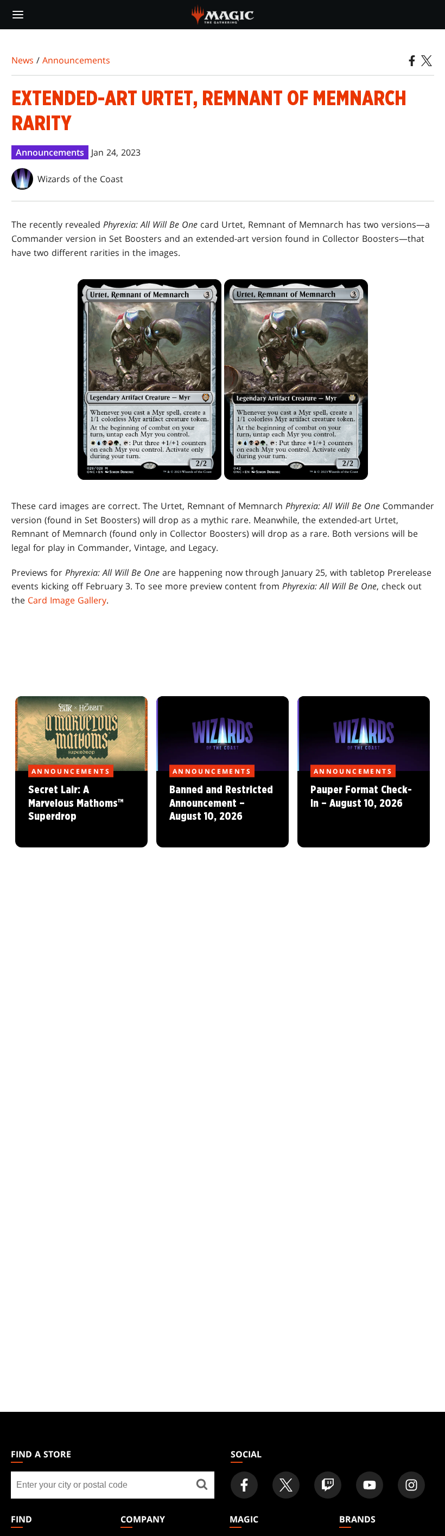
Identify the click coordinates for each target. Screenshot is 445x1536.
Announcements (76, 60)
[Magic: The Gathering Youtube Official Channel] (369, 1485)
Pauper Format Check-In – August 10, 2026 (364, 809)
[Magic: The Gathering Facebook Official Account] (244, 1485)
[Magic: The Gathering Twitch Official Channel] (327, 1485)
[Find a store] (202, 1485)
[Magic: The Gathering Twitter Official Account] (286, 1485)
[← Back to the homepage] (223, 14)
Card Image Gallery (67, 600)
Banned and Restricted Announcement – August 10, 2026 (222, 809)
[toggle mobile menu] (18, 15)
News (22, 60)
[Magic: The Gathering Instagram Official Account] (411, 1485)
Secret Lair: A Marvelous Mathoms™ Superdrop (81, 809)
